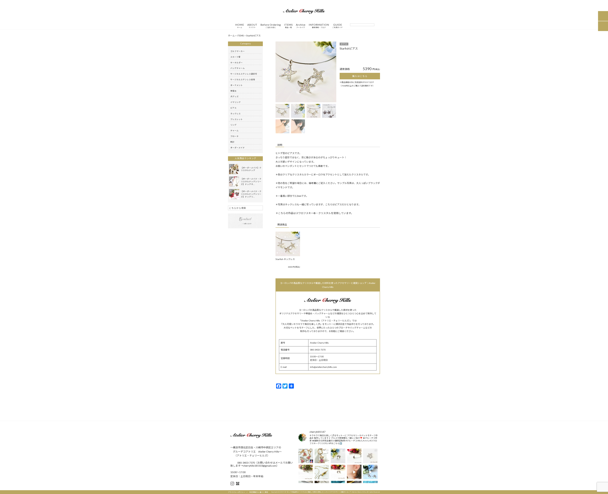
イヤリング (235, 102)
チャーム (234, 130)
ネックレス (235, 113)
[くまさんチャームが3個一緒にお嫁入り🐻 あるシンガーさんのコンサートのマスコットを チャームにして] (305, 456)
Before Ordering (270, 25)
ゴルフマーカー (237, 51)
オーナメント (236, 85)
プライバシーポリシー (236, 492)
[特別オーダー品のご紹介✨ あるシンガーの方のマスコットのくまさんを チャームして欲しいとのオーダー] (322, 456)
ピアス (344, 44)
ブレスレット (236, 119)
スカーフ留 (235, 57)
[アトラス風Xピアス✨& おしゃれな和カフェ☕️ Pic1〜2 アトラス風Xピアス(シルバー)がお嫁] (305, 472)
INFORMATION (319, 25)
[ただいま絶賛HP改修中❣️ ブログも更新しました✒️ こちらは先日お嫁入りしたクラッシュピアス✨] (338, 472)
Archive (300, 25)
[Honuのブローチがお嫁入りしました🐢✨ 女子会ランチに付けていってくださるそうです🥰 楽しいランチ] (370, 456)
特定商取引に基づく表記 (258, 492)
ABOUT (252, 25)
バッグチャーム (237, 68)
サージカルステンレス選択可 (243, 74)
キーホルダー (236, 62)
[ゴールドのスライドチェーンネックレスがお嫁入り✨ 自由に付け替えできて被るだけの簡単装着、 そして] (322, 472)
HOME (239, 25)
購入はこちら (359, 76)
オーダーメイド (237, 147)
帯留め (233, 91)
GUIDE (337, 25)
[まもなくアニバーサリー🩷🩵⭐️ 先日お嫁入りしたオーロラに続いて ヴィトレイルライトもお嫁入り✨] (370, 472)
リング (233, 125)
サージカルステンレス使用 (242, 79)
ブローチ (234, 136)
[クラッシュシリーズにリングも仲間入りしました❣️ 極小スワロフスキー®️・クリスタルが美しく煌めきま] (338, 456)
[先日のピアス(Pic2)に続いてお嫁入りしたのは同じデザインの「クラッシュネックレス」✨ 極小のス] (354, 456)
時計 (232, 142)
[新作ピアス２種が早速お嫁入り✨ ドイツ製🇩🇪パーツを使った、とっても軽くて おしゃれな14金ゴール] (354, 472)
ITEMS (288, 25)
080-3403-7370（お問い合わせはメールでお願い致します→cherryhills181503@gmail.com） (261, 464)
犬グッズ (234, 96)
